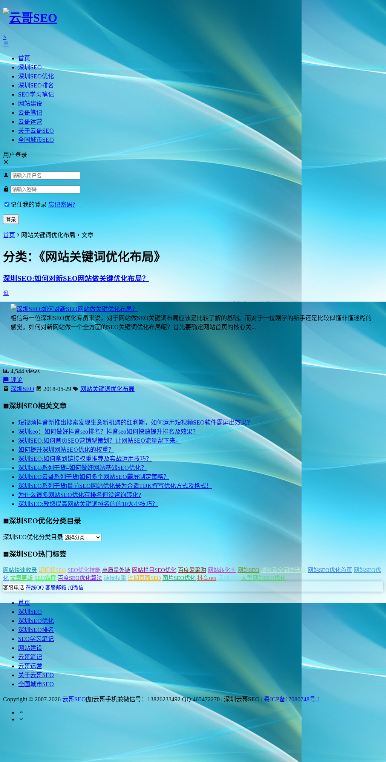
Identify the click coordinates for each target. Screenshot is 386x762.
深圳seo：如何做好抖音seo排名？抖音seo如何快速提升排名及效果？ (108, 431)
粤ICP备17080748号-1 (292, 699)
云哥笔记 (30, 112)
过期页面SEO (144, 578)
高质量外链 (116, 570)
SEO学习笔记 (36, 94)
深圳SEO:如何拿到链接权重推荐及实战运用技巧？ (85, 458)
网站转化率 (222, 570)
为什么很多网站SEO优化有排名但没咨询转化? (79, 495)
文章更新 (21, 578)
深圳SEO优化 (36, 76)
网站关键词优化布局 (107, 389)
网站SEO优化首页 (330, 570)
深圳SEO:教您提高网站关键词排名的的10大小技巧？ (88, 504)
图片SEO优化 (179, 578)
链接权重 (115, 578)
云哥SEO (74, 699)
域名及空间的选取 (283, 570)
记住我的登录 (29, 204)
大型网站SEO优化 (263, 578)
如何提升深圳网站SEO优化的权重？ (66, 449)
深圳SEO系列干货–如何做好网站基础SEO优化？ (82, 468)
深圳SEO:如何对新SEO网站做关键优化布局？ (76, 278)
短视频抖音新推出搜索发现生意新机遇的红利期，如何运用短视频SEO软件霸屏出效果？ (135, 422)
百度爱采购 (192, 570)
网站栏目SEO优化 (154, 570)
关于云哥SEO (36, 130)
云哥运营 (30, 121)
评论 (16, 380)
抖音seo (206, 578)
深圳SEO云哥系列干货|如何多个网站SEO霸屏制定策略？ (93, 477)
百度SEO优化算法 (80, 578)
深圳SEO (30, 67)
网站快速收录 (20, 570)
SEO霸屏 (45, 578)
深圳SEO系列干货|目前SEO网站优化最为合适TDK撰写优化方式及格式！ (115, 486)
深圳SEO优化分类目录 (33, 537)
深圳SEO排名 (36, 85)
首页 (24, 58)
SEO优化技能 (84, 570)
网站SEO (248, 570)
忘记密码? (61, 204)
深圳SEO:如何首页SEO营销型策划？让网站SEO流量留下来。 (99, 440)
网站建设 (30, 103)
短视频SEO (52, 570)
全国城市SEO (36, 139)
